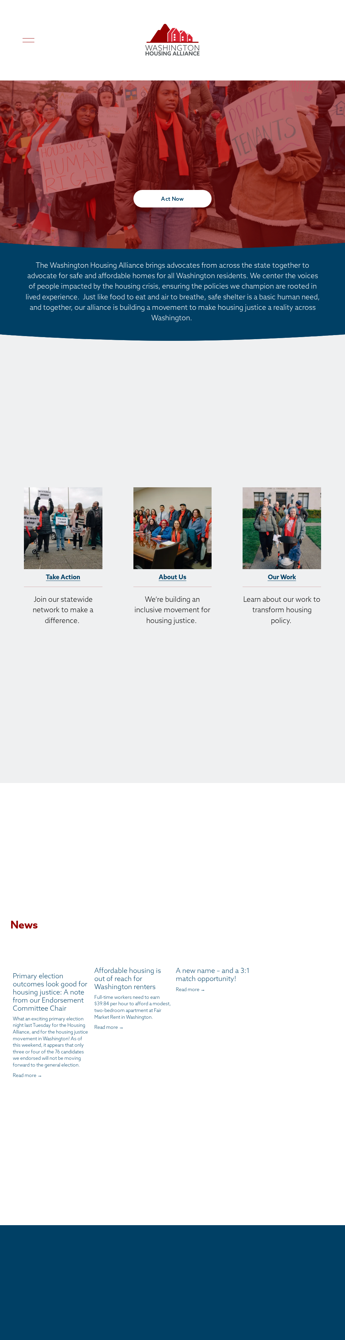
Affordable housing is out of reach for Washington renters (127, 978)
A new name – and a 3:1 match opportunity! (213, 974)
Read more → (27, 1075)
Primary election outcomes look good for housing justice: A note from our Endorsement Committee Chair (50, 992)
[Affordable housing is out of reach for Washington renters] (132, 956)
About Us (172, 577)
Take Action (63, 577)
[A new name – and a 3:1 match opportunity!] (214, 956)
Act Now (172, 198)
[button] (241, 943)
